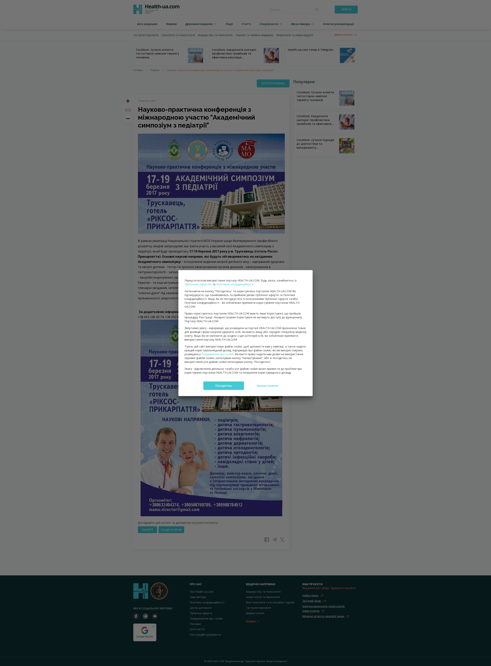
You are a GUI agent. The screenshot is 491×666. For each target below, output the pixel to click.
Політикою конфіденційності (234, 284)
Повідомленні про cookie (217, 354)
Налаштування (267, 385)
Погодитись (223, 385)
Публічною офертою (198, 284)
